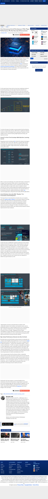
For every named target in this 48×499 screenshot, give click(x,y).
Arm (21, 63)
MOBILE (17, 1)
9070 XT (42, 54)
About (18, 464)
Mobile (10, 467)
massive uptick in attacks (10, 199)
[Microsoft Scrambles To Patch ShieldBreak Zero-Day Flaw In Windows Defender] (42, 38)
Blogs (2, 469)
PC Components (12, 464)
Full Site (2, 471)
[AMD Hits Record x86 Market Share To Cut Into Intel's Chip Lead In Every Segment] (33, 42)
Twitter (37, 465)
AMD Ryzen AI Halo (31, 25)
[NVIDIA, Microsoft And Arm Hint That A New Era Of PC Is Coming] (5, 435)
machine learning (17, 393)
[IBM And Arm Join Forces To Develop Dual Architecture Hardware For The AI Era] (15, 435)
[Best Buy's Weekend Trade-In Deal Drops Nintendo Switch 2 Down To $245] (33, 37)
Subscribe (3, 3)
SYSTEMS (13, 1)
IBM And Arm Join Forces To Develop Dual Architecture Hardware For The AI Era (15, 440)
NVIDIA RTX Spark (44, 25)
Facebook (38, 467)
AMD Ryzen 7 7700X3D (21, 25)
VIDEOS (36, 1)
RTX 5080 (42, 52)
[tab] (32, 33)
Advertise (19, 466)
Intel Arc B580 (34, 52)
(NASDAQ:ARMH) (10, 393)
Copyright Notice (28, 484)
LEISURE (32, 1)
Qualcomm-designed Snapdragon (7, 66)
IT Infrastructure (12, 469)
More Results (46, 58)
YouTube (37, 469)
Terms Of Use (36, 484)
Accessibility (27, 464)
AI (14, 141)
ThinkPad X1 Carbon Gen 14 (11, 25)
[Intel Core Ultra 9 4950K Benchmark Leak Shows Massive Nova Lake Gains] (42, 33)
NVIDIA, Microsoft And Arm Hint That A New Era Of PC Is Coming (5, 440)
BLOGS (40, 1)
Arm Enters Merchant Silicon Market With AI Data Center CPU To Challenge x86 (25, 440)
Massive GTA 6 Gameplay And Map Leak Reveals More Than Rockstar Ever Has (45, 42)
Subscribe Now (39, 70)
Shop (44, 1)
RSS (37, 470)
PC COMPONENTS (6, 1)
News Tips (19, 467)
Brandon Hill (9, 396)
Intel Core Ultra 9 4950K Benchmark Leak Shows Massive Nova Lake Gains (45, 32)
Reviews (2, 466)
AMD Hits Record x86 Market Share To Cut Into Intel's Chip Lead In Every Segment (36, 42)
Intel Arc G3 (37, 25)
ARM (4, 393)
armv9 (23, 393)
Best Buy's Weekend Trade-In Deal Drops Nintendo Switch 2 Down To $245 (36, 37)
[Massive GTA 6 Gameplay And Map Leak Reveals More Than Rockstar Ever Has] (42, 43)
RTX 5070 (34, 56)
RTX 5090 (34, 54)
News (2, 467)
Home (2, 464)
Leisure (10, 471)
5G (24, 190)
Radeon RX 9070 (43, 56)
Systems (11, 466)
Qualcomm (19, 386)
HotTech (19, 472)
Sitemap (2, 472)
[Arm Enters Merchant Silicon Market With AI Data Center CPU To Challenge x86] (25, 435)
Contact (18, 469)
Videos (10, 472)
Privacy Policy (20, 471)
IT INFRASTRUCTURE (24, 1)
